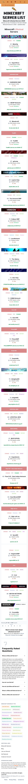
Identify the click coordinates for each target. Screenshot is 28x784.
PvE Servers (5, 715)
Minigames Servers (18, 721)
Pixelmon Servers (6, 739)
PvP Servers (16, 709)
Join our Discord (5, 751)
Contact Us (21, 779)
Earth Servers (16, 730)
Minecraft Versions (6, 746)
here (15, 768)
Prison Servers (6, 733)
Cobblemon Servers (16, 736)
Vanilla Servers (18, 712)
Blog (2, 748)
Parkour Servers (6, 730)
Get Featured (4, 754)
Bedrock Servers (15, 706)
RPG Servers (5, 724)
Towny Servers (17, 718)
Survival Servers (6, 709)
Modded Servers (15, 724)
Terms (5, 779)
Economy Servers (7, 712)
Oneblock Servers (17, 733)
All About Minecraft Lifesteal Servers (15, 634)
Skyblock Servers (6, 721)
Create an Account (6, 756)
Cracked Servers (6, 718)
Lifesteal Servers (15, 715)
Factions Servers (6, 727)
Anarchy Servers (17, 727)
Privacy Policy (12, 779)
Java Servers (5, 706)
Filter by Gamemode (9, 5)
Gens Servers (5, 736)
